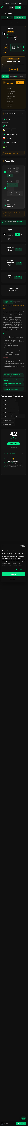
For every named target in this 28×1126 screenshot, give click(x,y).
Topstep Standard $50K (18, 416)
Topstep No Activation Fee (8, 400)
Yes (17, 234)
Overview (5, 76)
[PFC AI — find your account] (23, 1118)
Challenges (13, 76)
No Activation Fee (13, 185)
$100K (16, 171)
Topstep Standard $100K (8, 420)
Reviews (21, 76)
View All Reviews (13, 447)
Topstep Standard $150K (8, 424)
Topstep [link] (19, 23)
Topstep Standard (6, 416)
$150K (10, 175)
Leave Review (7, 17)
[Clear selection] (17, 168)
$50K (10, 171)
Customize (12, 579)
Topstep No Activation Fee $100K (10, 408)
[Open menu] (24, 7)
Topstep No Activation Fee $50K (9, 404)
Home (3, 23)
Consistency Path (19, 193)
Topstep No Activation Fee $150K (10, 412)
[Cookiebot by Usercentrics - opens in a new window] (19, 546)
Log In (11, 7)
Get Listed (13, 69)
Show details (19, 569)
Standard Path (11, 193)
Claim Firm (20, 82)
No (22, 234)
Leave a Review (13, 443)
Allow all (13, 574)
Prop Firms (11, 23)
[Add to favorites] (15, 28)
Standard (11, 188)
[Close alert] (24, 2)
